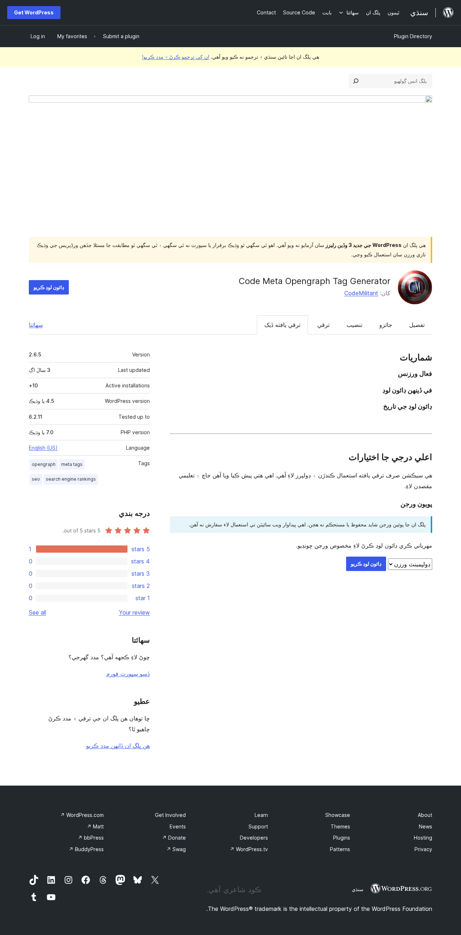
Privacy (423, 849)
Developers (254, 838)
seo (36, 479)
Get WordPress (34, 12)
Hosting (423, 838)
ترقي (323, 324)
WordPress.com (82, 815)
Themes (340, 826)
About (425, 815)
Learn (261, 815)
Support (258, 826)
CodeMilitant (361, 293)
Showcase (337, 815)
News (425, 826)
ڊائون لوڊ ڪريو (48, 287)
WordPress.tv (249, 849)
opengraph (43, 464)
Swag (176, 849)
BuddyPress (86, 849)
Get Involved (170, 815)
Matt (95, 826)
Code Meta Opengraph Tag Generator (314, 281)
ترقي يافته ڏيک (282, 324)
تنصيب (354, 324)
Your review (134, 612)
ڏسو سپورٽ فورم (128, 673)
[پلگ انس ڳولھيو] (356, 81)
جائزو (385, 324)
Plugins (341, 838)
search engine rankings (71, 479)
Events (178, 826)
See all (37, 612)
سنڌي (357, 889)
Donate (174, 838)
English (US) (43, 448)
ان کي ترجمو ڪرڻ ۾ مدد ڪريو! (175, 57)
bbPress (91, 838)
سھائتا (36, 324)
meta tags (71, 464)
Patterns (340, 849)
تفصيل (417, 324)
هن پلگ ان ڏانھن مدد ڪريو (118, 745)
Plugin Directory (413, 36)
